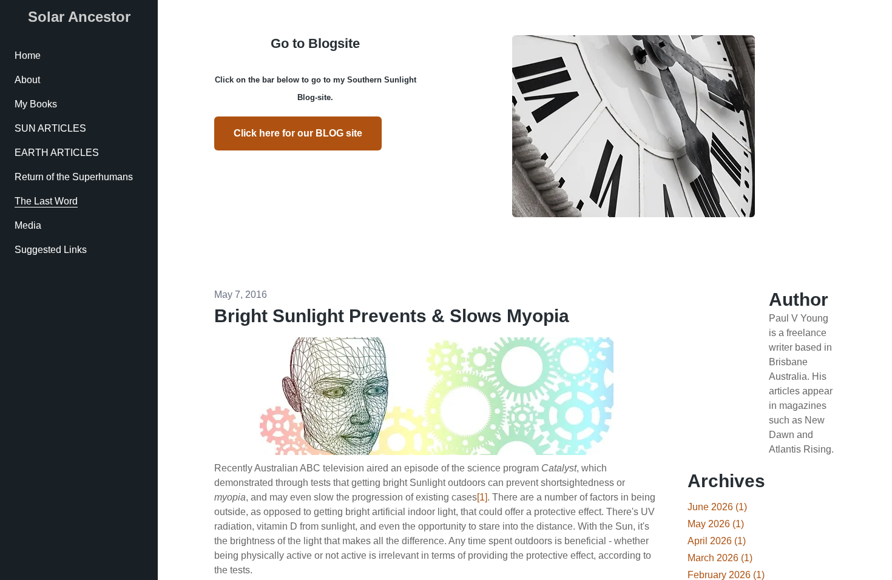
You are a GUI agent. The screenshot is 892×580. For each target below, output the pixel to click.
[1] (482, 497)
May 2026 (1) (716, 524)
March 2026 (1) (720, 558)
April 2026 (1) (717, 541)
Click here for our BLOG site (298, 133)
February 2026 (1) (726, 575)
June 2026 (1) (717, 507)
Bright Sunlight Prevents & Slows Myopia (391, 316)
